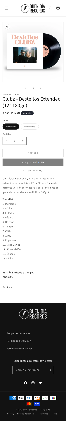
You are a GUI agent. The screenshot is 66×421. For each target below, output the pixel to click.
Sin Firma (31, 127)
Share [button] (9, 287)
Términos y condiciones (19, 348)
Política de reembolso (27, 414)
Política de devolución (19, 340)
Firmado (12, 127)
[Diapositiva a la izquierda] (25, 88)
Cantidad (7, 134)
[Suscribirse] (50, 370)
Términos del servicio (49, 414)
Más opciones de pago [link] (33, 170)
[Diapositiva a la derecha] (40, 88)
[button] (6, 8)
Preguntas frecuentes (18, 333)
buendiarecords (30, 410)
